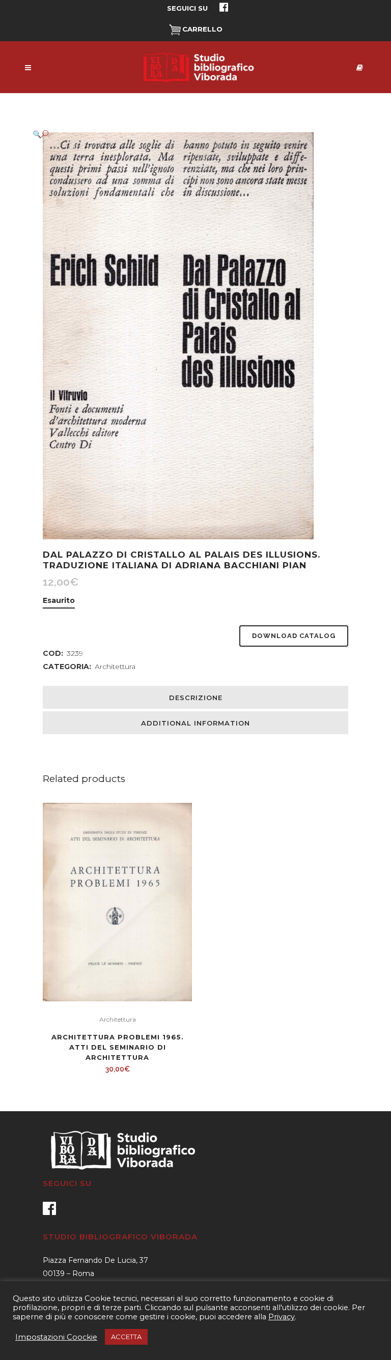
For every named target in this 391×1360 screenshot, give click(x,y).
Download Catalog (294, 636)
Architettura (115, 666)
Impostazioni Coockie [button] (56, 1337)
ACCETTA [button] (126, 1337)
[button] (185, 134)
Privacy (281, 1316)
